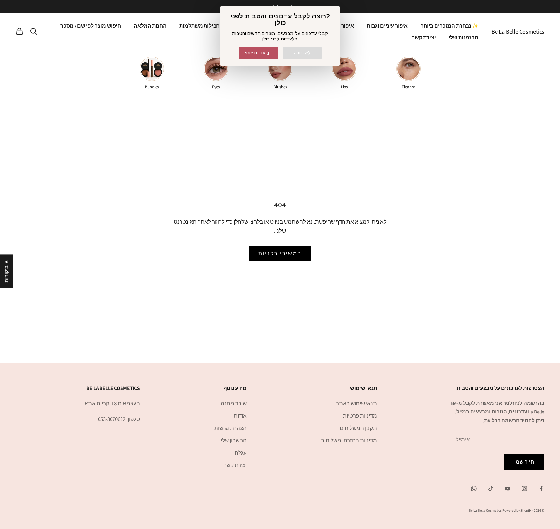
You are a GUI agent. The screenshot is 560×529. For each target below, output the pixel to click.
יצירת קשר (424, 37)
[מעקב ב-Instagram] (524, 488)
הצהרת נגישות (230, 428)
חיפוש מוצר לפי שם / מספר (90, 25)
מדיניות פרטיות (360, 415)
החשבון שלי (234, 440)
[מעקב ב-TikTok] (490, 488)
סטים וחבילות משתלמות (207, 25)
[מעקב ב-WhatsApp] (474, 488)
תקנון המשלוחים (358, 428)
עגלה (241, 452)
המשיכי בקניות (279, 253)
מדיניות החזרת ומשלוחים (349, 440)
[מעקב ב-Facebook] (541, 488)
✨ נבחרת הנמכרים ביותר (449, 25)
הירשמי (524, 461)
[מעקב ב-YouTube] (507, 488)
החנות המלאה (150, 25)
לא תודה (302, 52)
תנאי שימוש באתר (356, 403)
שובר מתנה (234, 403)
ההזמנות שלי (463, 37)
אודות (240, 415)
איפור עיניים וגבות (387, 25)
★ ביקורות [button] (6, 270)
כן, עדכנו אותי (258, 52)
